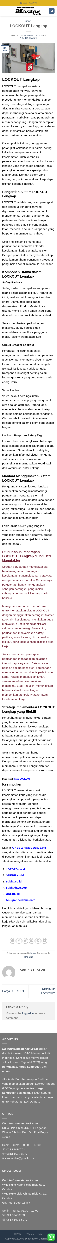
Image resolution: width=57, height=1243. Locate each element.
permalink (28, 957)
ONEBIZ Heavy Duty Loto (29, 847)
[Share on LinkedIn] (44, 941)
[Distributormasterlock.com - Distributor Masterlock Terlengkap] (28, 11)
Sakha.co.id (14, 881)
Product (30, 1234)
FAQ (40, 1234)
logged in (28, 1013)
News (28, 21)
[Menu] (4, 11)
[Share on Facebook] (19, 941)
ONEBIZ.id (13, 893)
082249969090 (30, 3)
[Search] (52, 11)
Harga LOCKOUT (21, 779)
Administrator (28, 38)
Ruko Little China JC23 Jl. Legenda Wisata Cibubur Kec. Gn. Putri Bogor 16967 (25, 1132)
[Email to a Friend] (32, 941)
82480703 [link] (18, 1149)
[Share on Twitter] (25, 941)
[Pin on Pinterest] (38, 941)
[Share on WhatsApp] (13, 941)
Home (17, 1234)
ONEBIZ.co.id (15, 875)
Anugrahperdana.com (20, 900)
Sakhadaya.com (16, 887)
